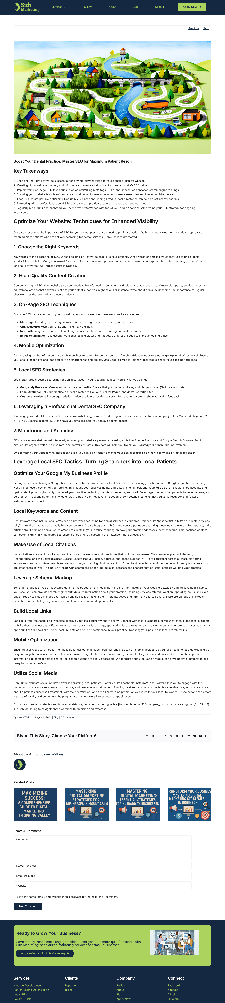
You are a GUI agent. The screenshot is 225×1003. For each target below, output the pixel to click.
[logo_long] (27, 3)
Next (206, 28)
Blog (56, 717)
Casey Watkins (25, 717)
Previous (193, 28)
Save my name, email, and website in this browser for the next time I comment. (67, 896)
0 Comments (67, 717)
